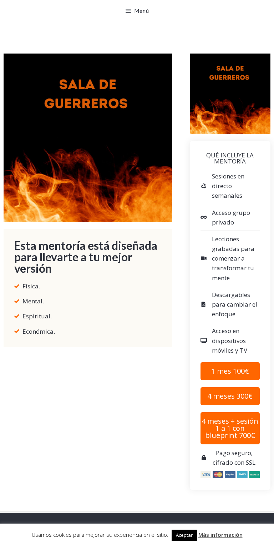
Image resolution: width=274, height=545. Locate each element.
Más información (220, 534)
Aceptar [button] (184, 535)
